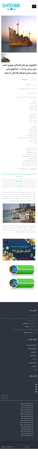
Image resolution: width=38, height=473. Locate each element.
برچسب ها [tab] (19, 186)
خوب (34, 387)
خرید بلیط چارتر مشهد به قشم (27, 405)
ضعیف (33, 392)
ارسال (4, 397)
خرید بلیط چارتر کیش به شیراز (27, 412)
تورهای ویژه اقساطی (32, 349)
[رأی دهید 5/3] (24, 80)
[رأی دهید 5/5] (22, 80)
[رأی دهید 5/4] (23, 80)
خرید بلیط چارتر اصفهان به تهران (26, 425)
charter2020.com (28, 333)
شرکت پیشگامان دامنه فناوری (7, 447)
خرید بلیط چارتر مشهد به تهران (27, 403)
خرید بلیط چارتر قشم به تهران (27, 433)
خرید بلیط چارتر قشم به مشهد (27, 435)
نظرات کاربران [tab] (19, 181)
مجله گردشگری (33, 356)
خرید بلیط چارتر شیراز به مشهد (27, 431)
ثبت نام (35, 1)
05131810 (27, 327)
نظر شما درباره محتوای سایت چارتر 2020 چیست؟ (26, 381)
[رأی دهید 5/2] (25, 80)
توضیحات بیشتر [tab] (19, 176)
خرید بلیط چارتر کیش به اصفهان (26, 414)
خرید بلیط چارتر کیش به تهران (27, 408)
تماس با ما (34, 366)
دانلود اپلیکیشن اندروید (31, 345)
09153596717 (25, 324)
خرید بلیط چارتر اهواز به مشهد (27, 418)
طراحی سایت (27, 447)
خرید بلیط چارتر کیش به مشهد (27, 410)
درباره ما (34, 359)
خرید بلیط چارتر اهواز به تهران (27, 416)
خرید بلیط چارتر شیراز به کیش (27, 429)
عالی (34, 384)
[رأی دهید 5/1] (26, 80)
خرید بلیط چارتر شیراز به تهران (27, 427)
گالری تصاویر (33, 352)
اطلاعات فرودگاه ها (32, 363)
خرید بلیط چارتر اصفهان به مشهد (26, 422)
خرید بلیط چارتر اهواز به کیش (27, 420)
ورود (30, 1)
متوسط (33, 389)
